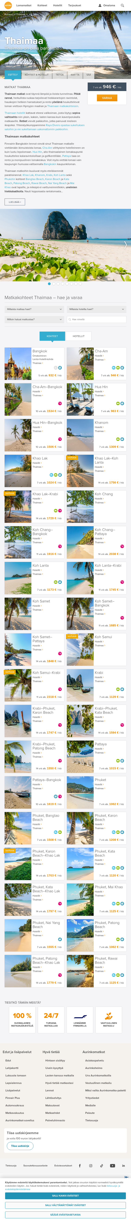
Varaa (107, 98)
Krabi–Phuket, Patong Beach (44, 746)
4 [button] (62, 283)
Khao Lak (28, 175)
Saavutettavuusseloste (35, 1165)
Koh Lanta (60, 175)
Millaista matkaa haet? (19, 309)
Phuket (100, 780)
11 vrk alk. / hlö (49, 554)
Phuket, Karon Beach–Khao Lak (46, 853)
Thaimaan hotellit (15, 113)
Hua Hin (37, 152)
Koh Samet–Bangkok (104, 603)
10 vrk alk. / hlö (49, 411)
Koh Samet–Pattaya (42, 639)
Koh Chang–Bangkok (43, 532)
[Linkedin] (123, 1165)
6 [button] (71, 283)
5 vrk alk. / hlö (50, 375)
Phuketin (10, 179)
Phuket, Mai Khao (109, 887)
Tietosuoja (11, 1165)
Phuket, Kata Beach (105, 853)
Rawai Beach (39, 183)
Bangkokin (50, 164)
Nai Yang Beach (57, 183)
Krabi (49, 175)
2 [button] (53, 283)
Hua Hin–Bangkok (47, 422)
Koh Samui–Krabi (46, 672)
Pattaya (66, 156)
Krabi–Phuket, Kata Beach (106, 710)
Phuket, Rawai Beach (106, 960)
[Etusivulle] (8, 5)
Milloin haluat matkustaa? (21, 319)
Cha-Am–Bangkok (47, 387)
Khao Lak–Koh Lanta (106, 460)
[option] (65, 245)
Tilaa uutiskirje (20, 1146)
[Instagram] (91, 1165)
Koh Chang (104, 494)
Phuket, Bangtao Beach (46, 817)
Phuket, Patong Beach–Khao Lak (46, 960)
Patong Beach (21, 183)
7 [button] (75, 283)
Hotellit (79, 336)
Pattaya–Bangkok (47, 780)
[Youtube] (112, 1165)
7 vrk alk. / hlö (107, 87)
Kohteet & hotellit (37, 74)
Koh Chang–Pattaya (105, 532)
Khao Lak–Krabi (45, 494)
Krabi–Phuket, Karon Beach (44, 710)
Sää (88, 74)
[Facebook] (80, 1165)
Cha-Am (47, 148)
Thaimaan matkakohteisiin (62, 106)
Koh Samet (41, 601)
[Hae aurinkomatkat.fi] (122, 5)
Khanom (40, 175)
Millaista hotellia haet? (81, 309)
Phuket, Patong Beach (107, 925)
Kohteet (52, 336)
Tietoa (60, 74)
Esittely (13, 74)
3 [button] (58, 283)
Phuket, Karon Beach (106, 817)
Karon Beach (52, 179)
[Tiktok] (101, 1165)
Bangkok (40, 351)
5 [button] (67, 283)
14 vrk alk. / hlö (111, 482)
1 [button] (49, 283)
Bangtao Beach (35, 179)
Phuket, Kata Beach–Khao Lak (46, 889)
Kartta (75, 74)
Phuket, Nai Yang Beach (46, 925)
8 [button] (80, 283)
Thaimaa (37, 363)
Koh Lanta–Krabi (108, 565)
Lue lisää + (15, 202)
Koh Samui (103, 637)
